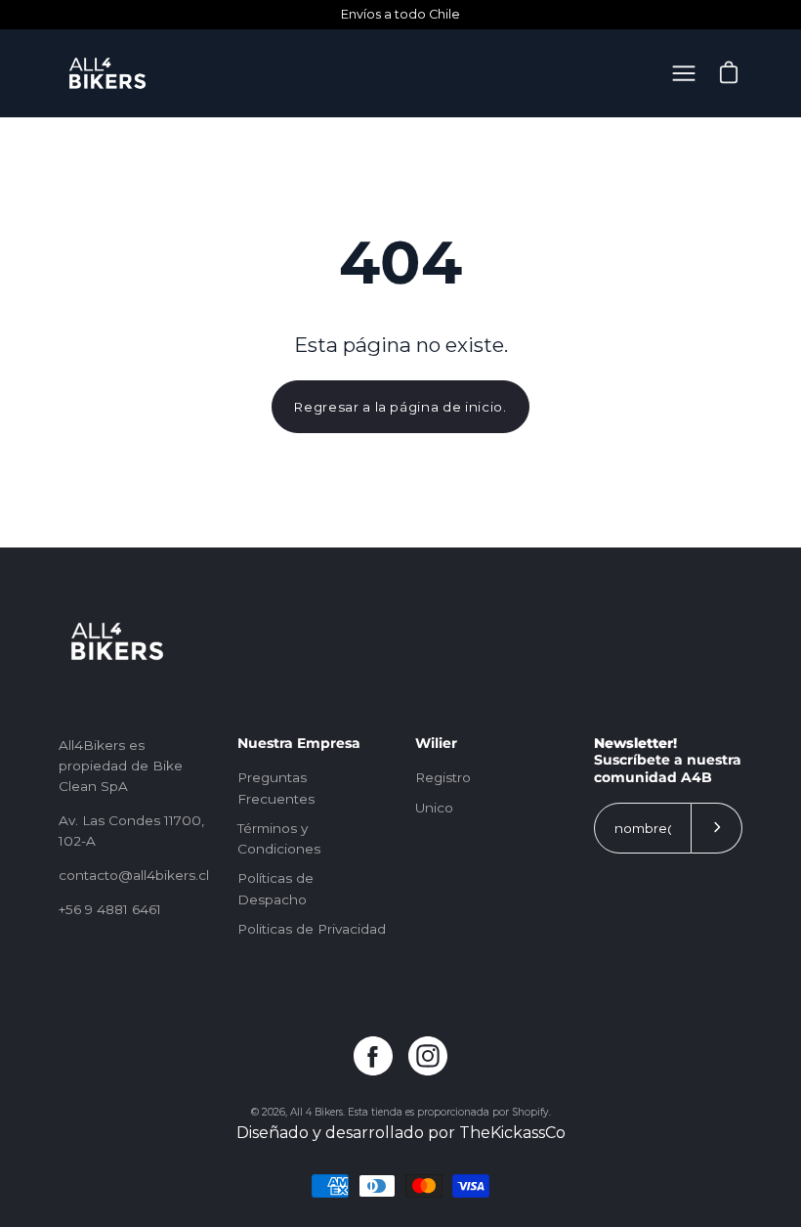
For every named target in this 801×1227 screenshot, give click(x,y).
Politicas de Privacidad (311, 929)
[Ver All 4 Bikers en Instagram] (427, 1055)
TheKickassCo (512, 1132)
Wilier (436, 743)
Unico (434, 807)
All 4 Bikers (316, 1112)
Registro (443, 777)
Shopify (530, 1112)
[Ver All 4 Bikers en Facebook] (373, 1055)
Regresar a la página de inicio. (400, 407)
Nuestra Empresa (298, 743)
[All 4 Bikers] (107, 73)
